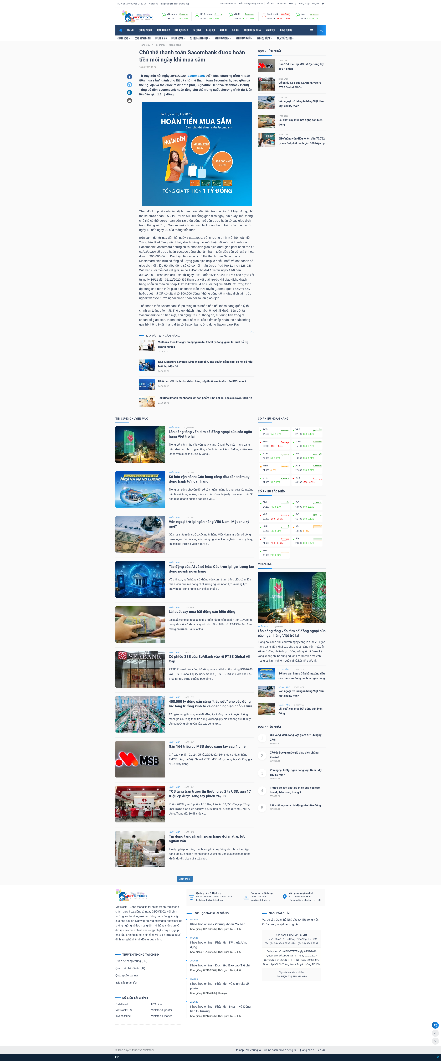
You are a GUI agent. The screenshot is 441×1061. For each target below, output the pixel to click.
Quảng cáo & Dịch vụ (312, 1050)
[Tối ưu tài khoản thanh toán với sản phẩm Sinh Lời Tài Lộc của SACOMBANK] (147, 402)
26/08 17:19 (189, 697)
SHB (265, 441)
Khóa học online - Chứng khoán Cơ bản (217, 924)
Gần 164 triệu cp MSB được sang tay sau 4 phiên (208, 746)
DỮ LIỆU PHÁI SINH (222, 38)
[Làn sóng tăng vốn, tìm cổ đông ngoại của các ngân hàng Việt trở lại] (140, 444)
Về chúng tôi (253, 1050)
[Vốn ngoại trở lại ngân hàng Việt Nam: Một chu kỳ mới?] (266, 102)
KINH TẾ (223, 30)
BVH (297, 502)
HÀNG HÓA (210, 30)
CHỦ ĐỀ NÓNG (123, 38)
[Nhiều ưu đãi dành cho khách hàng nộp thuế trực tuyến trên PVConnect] (147, 385)
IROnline (156, 1004)
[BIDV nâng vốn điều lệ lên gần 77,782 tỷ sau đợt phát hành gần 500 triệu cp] (266, 139)
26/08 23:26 (275, 796)
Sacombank (196, 76)
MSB (298, 441)
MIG (265, 514)
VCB (297, 477)
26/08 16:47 (283, 60)
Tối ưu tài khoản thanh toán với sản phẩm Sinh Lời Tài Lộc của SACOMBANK (205, 398)
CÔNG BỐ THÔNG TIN (143, 38)
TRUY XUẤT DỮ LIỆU (284, 38)
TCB (265, 429)
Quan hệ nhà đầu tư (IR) (130, 968)
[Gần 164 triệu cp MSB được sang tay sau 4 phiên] (266, 65)
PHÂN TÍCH (270, 30)
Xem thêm (185, 878)
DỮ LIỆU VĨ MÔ (161, 38)
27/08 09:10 (189, 562)
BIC (265, 538)
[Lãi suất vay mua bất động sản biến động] (266, 121)
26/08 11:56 (283, 135)
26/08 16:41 (189, 787)
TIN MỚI (130, 30)
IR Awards (281, 3)
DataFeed (121, 1004)
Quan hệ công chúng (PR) (131, 961)
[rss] (323, 3)
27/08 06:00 (275, 761)
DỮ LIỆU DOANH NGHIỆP (199, 38)
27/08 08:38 (283, 116)
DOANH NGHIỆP (163, 30)
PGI (297, 538)
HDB (265, 453)
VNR (265, 526)
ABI (297, 526)
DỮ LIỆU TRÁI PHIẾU (243, 38)
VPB (297, 429)
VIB (297, 453)
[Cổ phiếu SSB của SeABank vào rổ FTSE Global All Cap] (266, 84)
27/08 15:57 (275, 743)
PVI (297, 514)
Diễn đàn (270, 3)
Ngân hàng (263, 627)
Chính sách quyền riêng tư (280, 1050)
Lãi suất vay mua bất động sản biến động (202, 612)
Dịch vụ (292, 3)
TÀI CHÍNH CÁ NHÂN (252, 30)
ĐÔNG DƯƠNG (286, 30)
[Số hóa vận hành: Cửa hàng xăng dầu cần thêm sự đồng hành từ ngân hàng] (140, 489)
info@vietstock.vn (260, 900)
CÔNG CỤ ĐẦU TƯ (264, 38)
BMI (265, 502)
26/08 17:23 (283, 79)
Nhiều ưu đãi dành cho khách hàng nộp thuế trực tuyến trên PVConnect (202, 381)
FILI (252, 331)
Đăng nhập (304, 3)
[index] (164, 15)
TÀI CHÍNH (197, 30)
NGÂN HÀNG (174, 427)
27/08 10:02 (283, 97)
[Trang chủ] (131, 894)
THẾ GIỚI (235, 30)
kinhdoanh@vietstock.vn (209, 900)
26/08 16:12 (189, 832)
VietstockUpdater (161, 1010)
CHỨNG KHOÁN (145, 30)
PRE (265, 550)
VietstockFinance (228, 3)
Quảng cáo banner (126, 975)
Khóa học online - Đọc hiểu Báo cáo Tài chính (221, 965)
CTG (265, 477)
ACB (297, 465)
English (315, 3)
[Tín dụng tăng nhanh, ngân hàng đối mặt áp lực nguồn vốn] (140, 848)
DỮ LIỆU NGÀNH (177, 38)
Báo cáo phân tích (126, 982)
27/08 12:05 (189, 472)
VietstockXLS (123, 1010)
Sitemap (239, 1050)
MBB (265, 465)
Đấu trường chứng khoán (251, 3)
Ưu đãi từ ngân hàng (163, 335)
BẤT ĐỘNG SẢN (181, 30)
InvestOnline (123, 1015)
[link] (312, 30)
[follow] (117, 1057)
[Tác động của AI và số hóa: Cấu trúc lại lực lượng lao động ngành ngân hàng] (140, 579)
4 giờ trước (189, 427)
